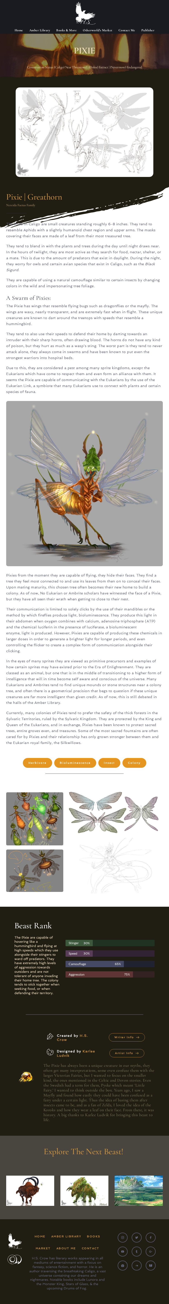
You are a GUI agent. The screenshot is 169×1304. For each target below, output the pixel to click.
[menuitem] (19, 30)
